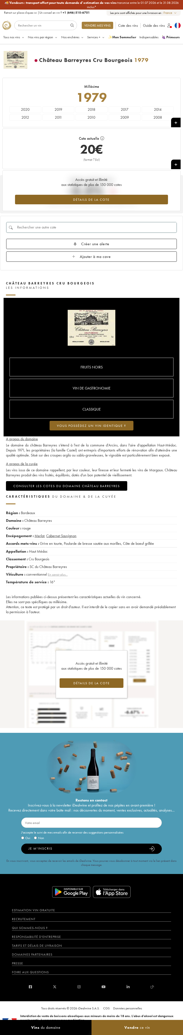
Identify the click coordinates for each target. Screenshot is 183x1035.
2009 (124, 117)
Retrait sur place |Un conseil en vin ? (47, 13)
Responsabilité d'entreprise (36, 937)
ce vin (137, 1027)
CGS (106, 1008)
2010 (91, 117)
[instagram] (79, 986)
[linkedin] (128, 986)
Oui (27, 838)
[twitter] (54, 986)
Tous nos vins (11, 37)
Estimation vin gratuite (33, 910)
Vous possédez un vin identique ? (91, 425)
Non (41, 838)
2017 (124, 109)
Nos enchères (70, 37)
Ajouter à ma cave (95, 256)
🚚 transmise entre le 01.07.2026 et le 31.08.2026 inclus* (92, 4)
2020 (25, 109)
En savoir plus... (58, 574)
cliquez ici (31, 13)
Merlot (39, 535)
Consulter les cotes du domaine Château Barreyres (66, 486)
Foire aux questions (30, 972)
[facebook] (30, 986)
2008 (157, 117)
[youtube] (104, 986)
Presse (17, 963)
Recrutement (24, 919)
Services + (93, 37)
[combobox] (170, 12)
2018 (91, 109)
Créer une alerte (95, 243)
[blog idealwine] (152, 986)
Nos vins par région (40, 37)
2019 (58, 109)
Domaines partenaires (32, 954)
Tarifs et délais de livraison (37, 945)
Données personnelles (127, 1008)
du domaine (46, 1027)
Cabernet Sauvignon (61, 535)
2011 (58, 117)
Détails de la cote (91, 199)
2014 (158, 109)
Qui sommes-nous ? (30, 928)
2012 (25, 117)
